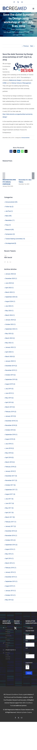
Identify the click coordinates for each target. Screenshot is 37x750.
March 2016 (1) (10, 563)
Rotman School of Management (21, 83)
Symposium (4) (10, 234)
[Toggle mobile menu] (33, 9)
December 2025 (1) (11, 278)
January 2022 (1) (10, 347)
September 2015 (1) (11, 581)
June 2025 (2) (9, 283)
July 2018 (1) (9, 444)
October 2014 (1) (10, 595)
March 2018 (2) (10, 462)
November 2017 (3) (11, 480)
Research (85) (9, 229)
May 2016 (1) (9, 554)
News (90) (8, 216)
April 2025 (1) (9, 287)
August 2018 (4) (10, 439)
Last (27, 648)
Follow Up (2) (9, 206)
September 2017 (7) (11, 489)
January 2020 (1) (10, 361)
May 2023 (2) (9, 333)
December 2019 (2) (11, 366)
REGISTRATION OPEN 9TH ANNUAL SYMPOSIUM (9, 182)
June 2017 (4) (9, 503)
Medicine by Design (15, 80)
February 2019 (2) (10, 411)
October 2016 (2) (10, 540)
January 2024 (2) (10, 320)
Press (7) (8, 225)
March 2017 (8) (10, 517)
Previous (26, 46)
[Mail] (10, 262)
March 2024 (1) (10, 315)
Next (31, 46)
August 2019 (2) (10, 384)
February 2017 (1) (10, 522)
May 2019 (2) (9, 398)
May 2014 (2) (9, 600)
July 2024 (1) (9, 306)
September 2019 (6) (11, 379)
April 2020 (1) (9, 352)
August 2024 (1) (10, 301)
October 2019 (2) (10, 375)
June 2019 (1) (9, 393)
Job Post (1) (9, 211)
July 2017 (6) (9, 499)
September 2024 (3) (11, 297)
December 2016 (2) (11, 531)
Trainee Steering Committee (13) (15, 239)
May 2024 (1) (9, 310)
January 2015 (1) (10, 590)
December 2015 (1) (11, 577)
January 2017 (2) (10, 526)
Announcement (25, 137)
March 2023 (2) (10, 338)
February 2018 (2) (10, 466)
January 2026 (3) (10, 274)
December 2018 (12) (11, 421)
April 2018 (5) (9, 457)
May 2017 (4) (9, 508)
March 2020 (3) (10, 356)
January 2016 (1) (10, 572)
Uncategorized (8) (10, 243)
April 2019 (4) (9, 402)
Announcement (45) (11, 202)
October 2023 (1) (10, 324)
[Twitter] (7, 262)
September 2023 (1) (11, 329)
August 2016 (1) (10, 549)
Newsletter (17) (10, 220)
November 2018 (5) (11, 425)
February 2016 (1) (10, 567)
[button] (4, 175)
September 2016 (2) (11, 545)
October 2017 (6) (10, 485)
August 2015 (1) (10, 586)
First (27, 640)
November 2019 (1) (11, 370)
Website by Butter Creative (24, 712)
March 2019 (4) (10, 407)
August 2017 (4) (10, 494)
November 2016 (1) (11, 535)
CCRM (4, 83)
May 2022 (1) (9, 343)
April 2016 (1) (9, 558)
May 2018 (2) (9, 453)
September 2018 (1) (11, 434)
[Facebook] (5, 262)
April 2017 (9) (9, 512)
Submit (29, 673)
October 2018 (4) (10, 430)
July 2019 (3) (9, 388)
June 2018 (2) (9, 448)
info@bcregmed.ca (9, 649)
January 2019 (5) (10, 416)
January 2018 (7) (10, 471)
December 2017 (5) (11, 476)
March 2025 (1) (10, 292)
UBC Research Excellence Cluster (13, 694)
